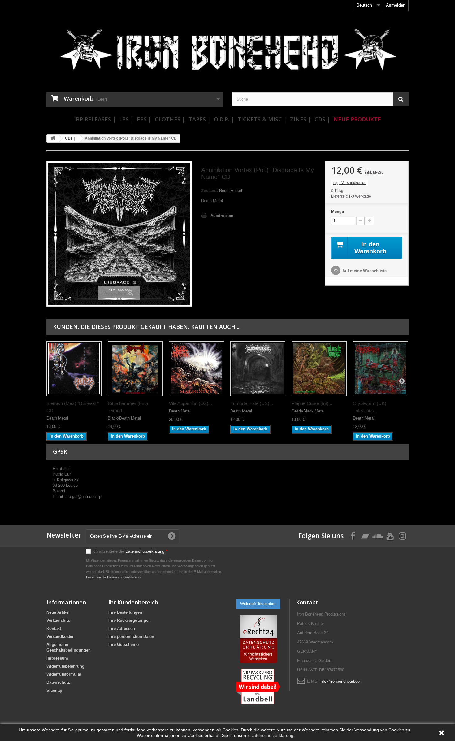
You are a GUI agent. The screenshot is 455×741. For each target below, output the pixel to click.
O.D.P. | (224, 119)
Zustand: (209, 190)
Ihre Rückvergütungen (129, 620)
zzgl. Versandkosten (349, 183)
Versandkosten (60, 636)
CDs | (322, 119)
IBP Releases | (95, 119)
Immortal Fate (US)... (251, 403)
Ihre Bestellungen (125, 612)
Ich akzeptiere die (129, 551)
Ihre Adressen (121, 628)
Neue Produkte (357, 119)
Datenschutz (58, 682)
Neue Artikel (58, 612)
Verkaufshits (58, 620)
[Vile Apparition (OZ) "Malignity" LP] (196, 368)
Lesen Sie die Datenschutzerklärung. (113, 577)
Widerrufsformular (63, 674)
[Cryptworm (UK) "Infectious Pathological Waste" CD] (380, 368)
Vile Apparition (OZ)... (190, 403)
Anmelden (395, 5)
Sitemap (54, 690)
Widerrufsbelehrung (65, 666)
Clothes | (170, 119)
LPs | (126, 119)
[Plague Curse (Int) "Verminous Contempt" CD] (319, 368)
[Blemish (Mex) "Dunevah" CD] (74, 368)
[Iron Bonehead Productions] (227, 52)
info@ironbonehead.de (340, 681)
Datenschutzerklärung (144, 551)
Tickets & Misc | (262, 119)
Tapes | (199, 119)
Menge (337, 211)
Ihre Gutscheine (123, 644)
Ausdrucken (221, 215)
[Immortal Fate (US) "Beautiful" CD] (257, 368)
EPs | (144, 119)
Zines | (300, 119)
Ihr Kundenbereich (133, 602)
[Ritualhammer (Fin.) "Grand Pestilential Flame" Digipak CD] (135, 368)
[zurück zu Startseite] (53, 138)
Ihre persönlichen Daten (131, 636)
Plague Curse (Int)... (312, 403)
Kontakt (53, 628)
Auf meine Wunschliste (364, 270)
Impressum (57, 658)
